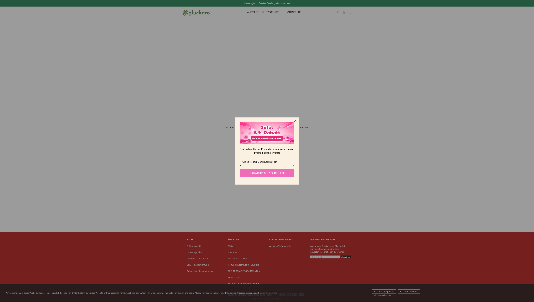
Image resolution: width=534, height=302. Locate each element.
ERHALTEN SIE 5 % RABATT (267, 173)
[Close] (295, 120)
